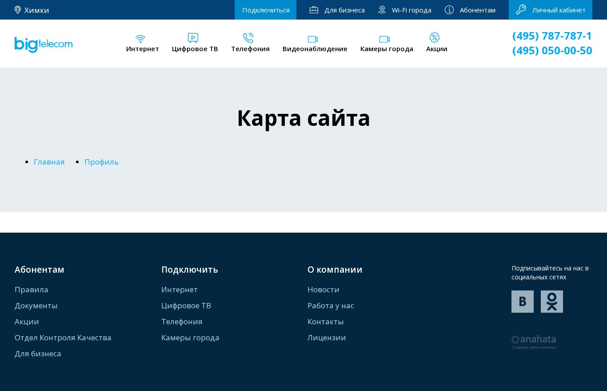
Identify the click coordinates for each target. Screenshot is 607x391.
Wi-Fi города (411, 9)
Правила (31, 289)
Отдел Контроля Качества (63, 337)
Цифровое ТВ (186, 305)
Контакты (325, 321)
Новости (323, 289)
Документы (36, 305)
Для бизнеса (344, 9)
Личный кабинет (559, 9)
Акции (27, 321)
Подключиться (266, 9)
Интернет (179, 289)
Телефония (182, 321)
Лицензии (326, 337)
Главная (49, 162)
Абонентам (477, 9)
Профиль (101, 162)
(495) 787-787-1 (552, 35)
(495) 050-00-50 (552, 50)
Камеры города (190, 337)
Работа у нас (330, 305)
